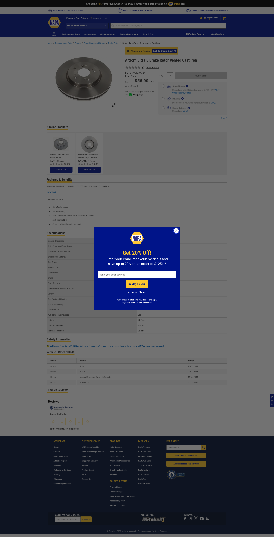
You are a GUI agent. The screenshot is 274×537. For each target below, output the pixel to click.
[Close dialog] (176, 230)
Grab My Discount (137, 283)
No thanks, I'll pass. (137, 292)
